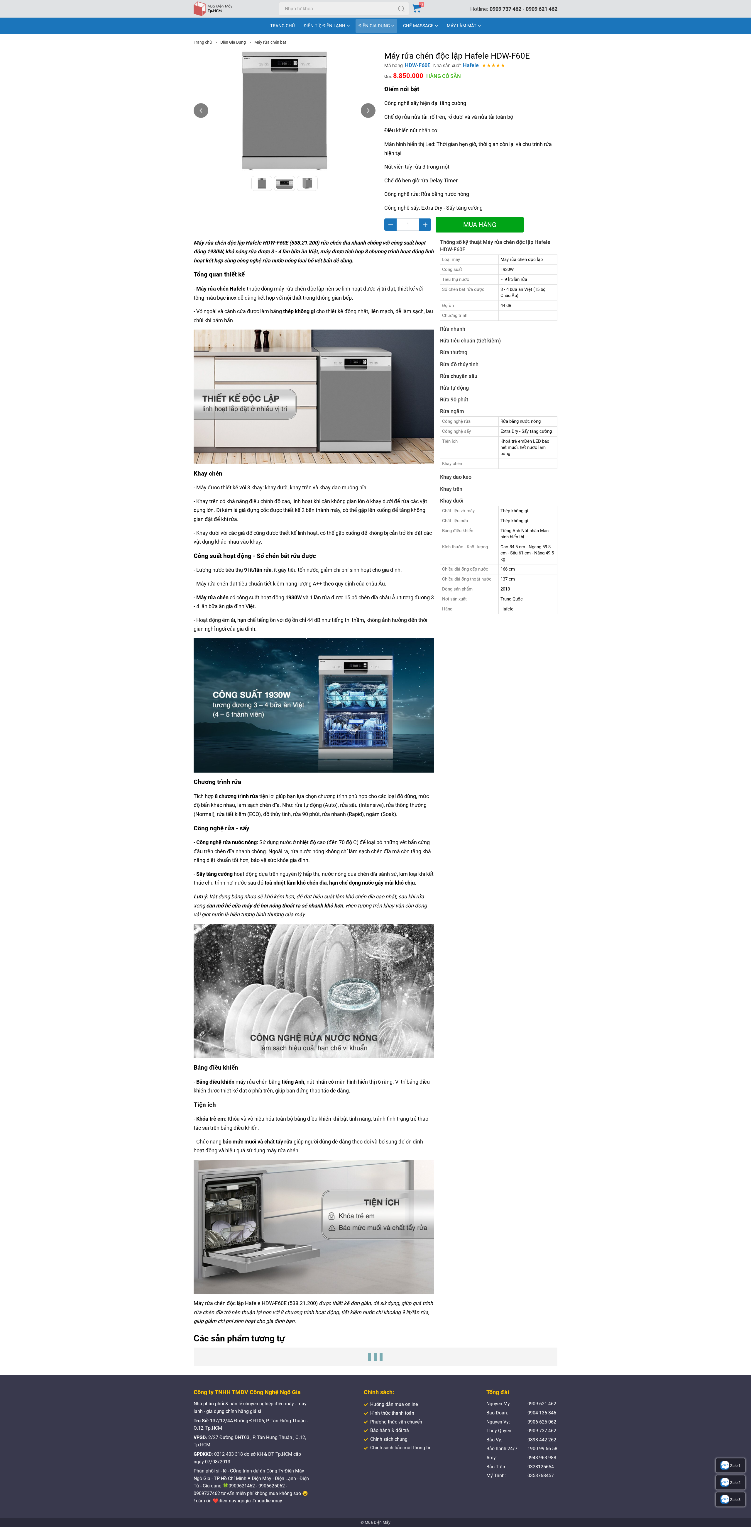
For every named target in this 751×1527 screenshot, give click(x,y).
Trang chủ (203, 42)
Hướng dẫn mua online (394, 1404)
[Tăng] (425, 224)
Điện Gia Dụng (233, 42)
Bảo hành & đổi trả (389, 1430)
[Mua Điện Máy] (213, 8)
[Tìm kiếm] (401, 8)
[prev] (201, 110)
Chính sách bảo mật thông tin (401, 1447)
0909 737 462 (505, 9)
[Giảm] (390, 224)
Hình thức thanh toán (392, 1413)
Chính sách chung (388, 1439)
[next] (368, 110)
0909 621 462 (541, 9)
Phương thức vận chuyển (396, 1422)
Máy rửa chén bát (270, 42)
